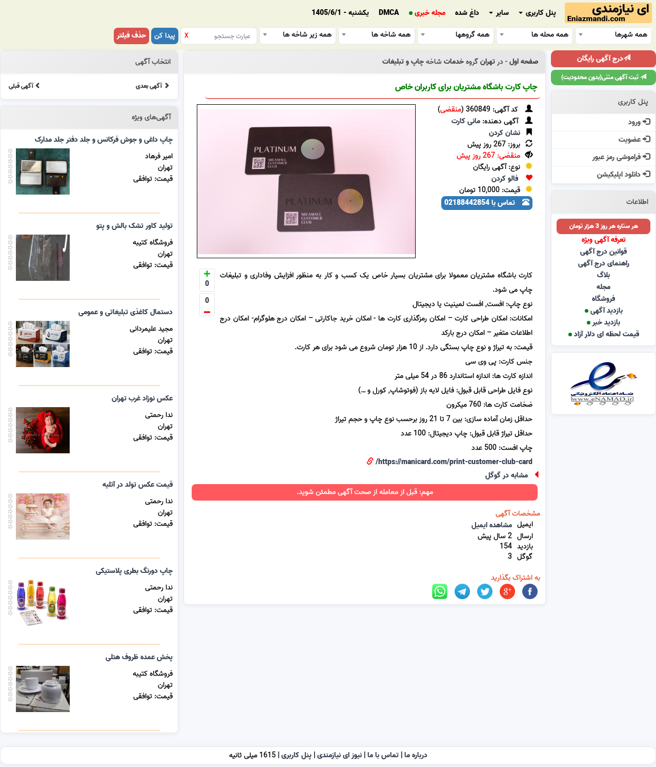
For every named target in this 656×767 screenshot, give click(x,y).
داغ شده (467, 13)
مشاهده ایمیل (491, 525)
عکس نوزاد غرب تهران (142, 399)
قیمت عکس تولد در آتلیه (137, 485)
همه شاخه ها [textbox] (391, 35)
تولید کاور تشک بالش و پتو (134, 226)
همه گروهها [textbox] (472, 35)
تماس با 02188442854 (480, 203)
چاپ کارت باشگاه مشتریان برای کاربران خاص (466, 87)
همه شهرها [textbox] (631, 35)
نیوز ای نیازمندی (339, 755)
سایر (501, 13)
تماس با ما (383, 755)
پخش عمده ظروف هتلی (139, 657)
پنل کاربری (540, 13)
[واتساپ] (439, 592)
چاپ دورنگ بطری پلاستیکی (134, 571)
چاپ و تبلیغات (403, 62)
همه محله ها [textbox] (549, 35)
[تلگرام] (462, 592)
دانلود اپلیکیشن (620, 175)
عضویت (631, 140)
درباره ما (415, 755)
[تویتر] (485, 592)
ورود (635, 122)
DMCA (389, 13)
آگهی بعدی (149, 86)
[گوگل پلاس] (507, 592)
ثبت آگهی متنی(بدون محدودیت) (600, 77)
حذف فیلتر (131, 36)
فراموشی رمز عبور (617, 157)
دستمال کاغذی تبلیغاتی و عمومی (125, 312)
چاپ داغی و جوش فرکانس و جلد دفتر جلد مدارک (104, 140)
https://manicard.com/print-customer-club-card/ (454, 462)
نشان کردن (504, 133)
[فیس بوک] (530, 592)
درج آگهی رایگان (600, 59)
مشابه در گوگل (506, 476)
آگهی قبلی (22, 86)
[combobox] (613, 34)
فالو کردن (504, 179)
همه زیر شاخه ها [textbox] (307, 35)
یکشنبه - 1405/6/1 (340, 13)
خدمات (454, 62)
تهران (487, 62)
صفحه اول (523, 62)
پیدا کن (164, 36)
